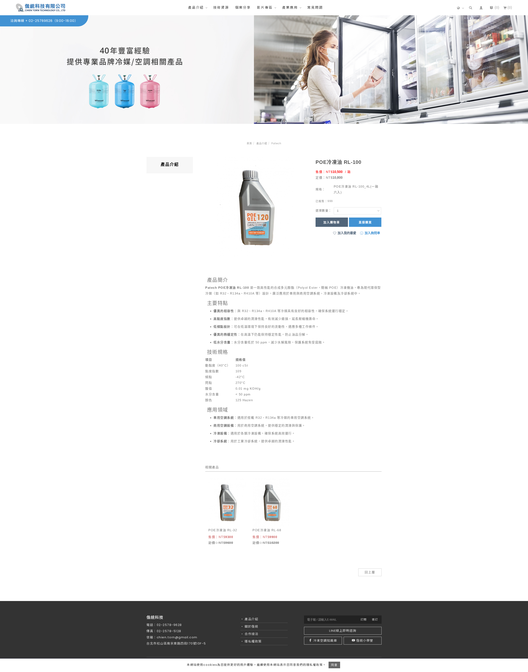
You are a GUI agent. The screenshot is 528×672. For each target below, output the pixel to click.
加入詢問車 (372, 233)
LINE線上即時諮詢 (342, 630)
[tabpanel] (264, 69)
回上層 (370, 572)
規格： (320, 189)
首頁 (249, 143)
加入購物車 (331, 222)
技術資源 (221, 7)
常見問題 (315, 7)
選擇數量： (324, 210)
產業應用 (290, 7)
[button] (470, 7)
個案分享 (243, 7)
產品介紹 (196, 7)
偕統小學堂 (364, 640)
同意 (334, 665)
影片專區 (265, 7)
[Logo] (40, 7)
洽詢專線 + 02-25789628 (44, 20)
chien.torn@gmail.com (177, 637)
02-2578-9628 (169, 625)
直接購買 (365, 222)
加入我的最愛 (346, 233)
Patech (276, 143)
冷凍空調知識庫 (325, 640)
